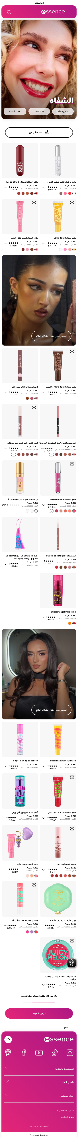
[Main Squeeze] (69, 193)
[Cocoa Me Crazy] (61, 567)
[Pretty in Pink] (74, 511)
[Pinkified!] (36, 249)
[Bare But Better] (61, 193)
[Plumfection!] (23, 249)
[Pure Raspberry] (18, 193)
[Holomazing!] (27, 249)
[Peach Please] (69, 511)
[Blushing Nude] (69, 876)
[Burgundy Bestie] (56, 454)
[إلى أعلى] (8, 1039)
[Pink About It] (65, 193)
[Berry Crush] (52, 876)
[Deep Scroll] (32, 454)
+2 (51, 511)
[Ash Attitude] (61, 454)
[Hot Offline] (23, 454)
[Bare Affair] (65, 567)
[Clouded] (65, 454)
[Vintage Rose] (74, 454)
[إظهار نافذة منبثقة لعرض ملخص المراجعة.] (43, 189)
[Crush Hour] (18, 454)
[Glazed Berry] (56, 511)
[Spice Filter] (27, 454)
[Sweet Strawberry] (36, 193)
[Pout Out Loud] (56, 567)
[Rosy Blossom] (61, 876)
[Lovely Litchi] (61, 249)
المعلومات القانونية (65, 1110)
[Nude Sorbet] (65, 511)
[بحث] (8, 12)
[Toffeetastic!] (32, 249)
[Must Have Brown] (27, 398)
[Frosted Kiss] (27, 511)
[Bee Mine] (74, 249)
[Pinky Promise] (69, 567)
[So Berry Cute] (32, 932)
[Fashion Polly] (32, 876)
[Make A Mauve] (36, 398)
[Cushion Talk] (69, 454)
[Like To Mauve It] (74, 567)
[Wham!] (74, 623)
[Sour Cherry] (32, 193)
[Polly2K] (27, 876)
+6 (51, 455)
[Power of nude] (61, 511)
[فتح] (71, 12)
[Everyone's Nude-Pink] (32, 398)
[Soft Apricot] (23, 193)
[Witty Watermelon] (65, 249)
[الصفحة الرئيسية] (53, 12)
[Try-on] (72, 202)
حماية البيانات (67, 1117)
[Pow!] (69, 623)
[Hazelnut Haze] (74, 876)
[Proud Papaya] (69, 249)
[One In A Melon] (36, 932)
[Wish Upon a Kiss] (32, 511)
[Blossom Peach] (27, 193)
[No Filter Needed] (36, 454)
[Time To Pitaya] (27, 932)
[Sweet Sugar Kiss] (36, 511)
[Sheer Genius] (74, 193)
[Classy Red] (56, 876)
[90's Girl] (36, 876)
